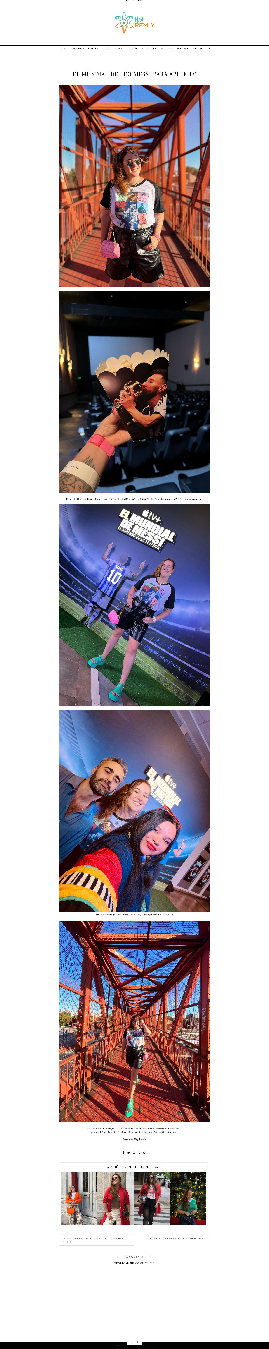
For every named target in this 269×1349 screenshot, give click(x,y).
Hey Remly (167, 48)
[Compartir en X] (128, 1152)
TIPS (117, 48)
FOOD (105, 48)
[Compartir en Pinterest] (134, 1152)
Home (63, 48)
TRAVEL (92, 48)
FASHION (76, 48)
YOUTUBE (132, 48)
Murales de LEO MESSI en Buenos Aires (178, 1238)
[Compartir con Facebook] (123, 1152)
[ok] (208, 48)
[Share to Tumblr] (139, 1152)
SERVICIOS (148, 48)
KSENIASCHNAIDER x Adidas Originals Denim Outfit (94, 1240)
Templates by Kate (147, 1346)
